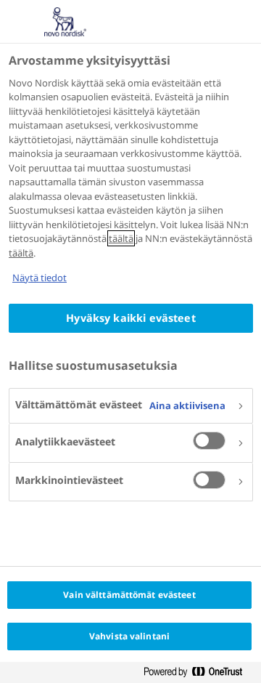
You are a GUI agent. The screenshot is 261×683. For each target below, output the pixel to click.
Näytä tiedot (39, 277)
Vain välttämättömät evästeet (129, 595)
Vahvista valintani (129, 636)
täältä (121, 238)
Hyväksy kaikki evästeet (130, 318)
